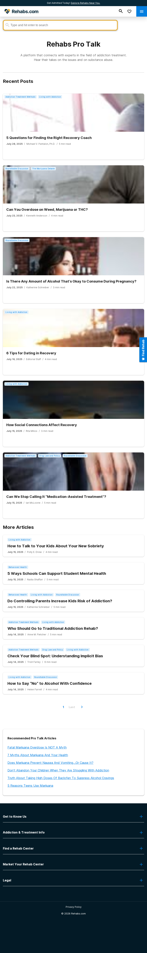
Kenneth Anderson (36, 215)
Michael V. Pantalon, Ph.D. (40, 143)
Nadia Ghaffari (35, 579)
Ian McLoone (33, 502)
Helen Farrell (34, 689)
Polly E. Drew (34, 552)
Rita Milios (31, 431)
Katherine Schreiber (37, 287)
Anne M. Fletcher (36, 634)
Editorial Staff (33, 359)
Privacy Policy (74, 906)
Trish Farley (34, 662)
